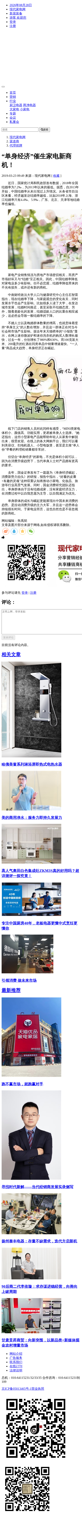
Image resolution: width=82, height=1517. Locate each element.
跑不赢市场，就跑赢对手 (22, 1084)
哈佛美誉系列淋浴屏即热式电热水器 (32, 764)
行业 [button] (13, 101)
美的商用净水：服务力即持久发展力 (32, 817)
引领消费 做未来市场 (19, 980)
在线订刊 (16, 1366)
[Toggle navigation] (3, 86)
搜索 (45, 129)
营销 (13, 96)
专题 (13, 113)
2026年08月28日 (21, 5)
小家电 (24, 109)
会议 (13, 117)
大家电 (14, 109)
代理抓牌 (16, 145)
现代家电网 (17, 9)
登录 (13, 21)
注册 (13, 26)
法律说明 (16, 1370)
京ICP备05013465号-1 (16, 1388)
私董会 (14, 121)
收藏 (56, 175)
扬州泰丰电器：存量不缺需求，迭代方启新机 (39, 1241)
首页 (13, 92)
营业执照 (37, 1388)
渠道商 (14, 141)
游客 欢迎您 (18, 17)
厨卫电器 (16, 105)
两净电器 (29, 105)
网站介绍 (16, 1353)
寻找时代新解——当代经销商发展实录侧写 (37, 1187)
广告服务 (16, 1358)
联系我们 (16, 1362)
